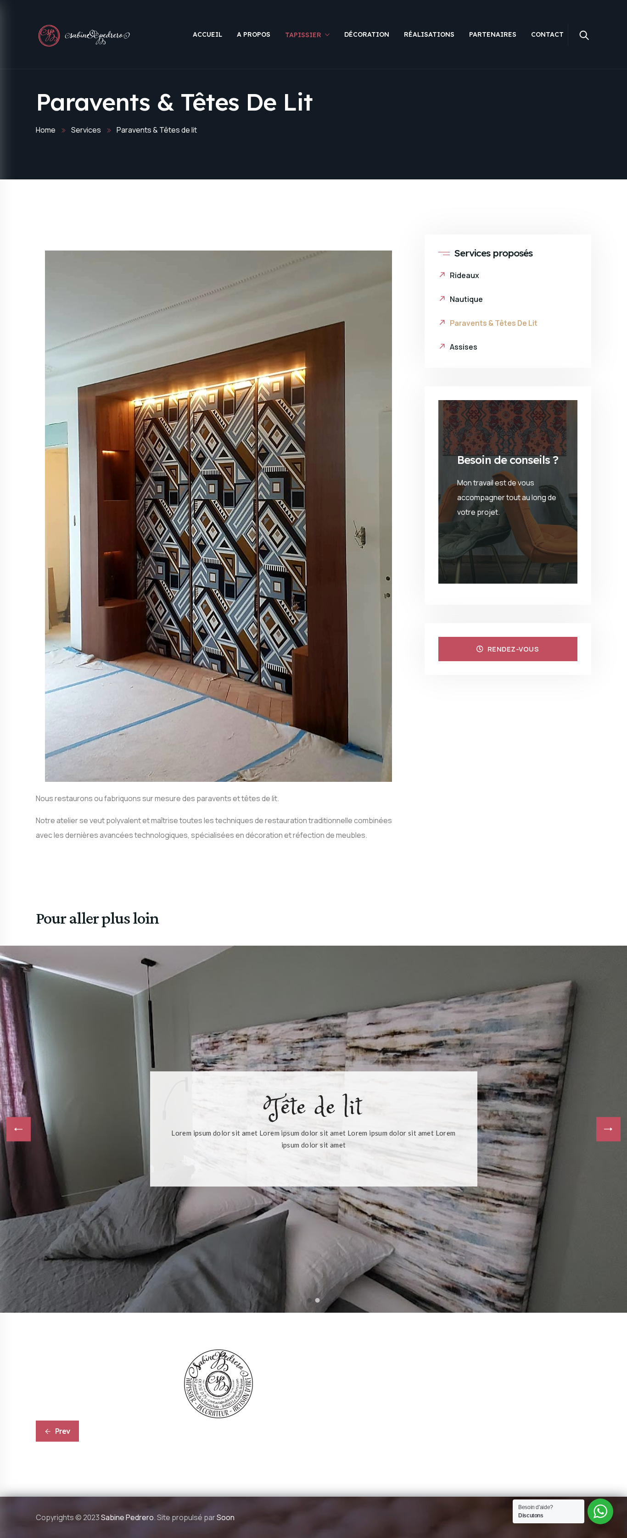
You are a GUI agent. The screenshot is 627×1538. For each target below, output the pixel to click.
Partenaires (492, 34)
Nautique (466, 299)
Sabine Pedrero (127, 1517)
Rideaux (464, 275)
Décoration (366, 34)
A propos (253, 34)
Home (46, 130)
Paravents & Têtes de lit (493, 323)
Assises (463, 347)
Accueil (207, 34)
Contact (547, 34)
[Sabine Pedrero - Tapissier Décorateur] (85, 35)
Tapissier (303, 35)
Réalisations (429, 34)
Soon (226, 1517)
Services (86, 130)
